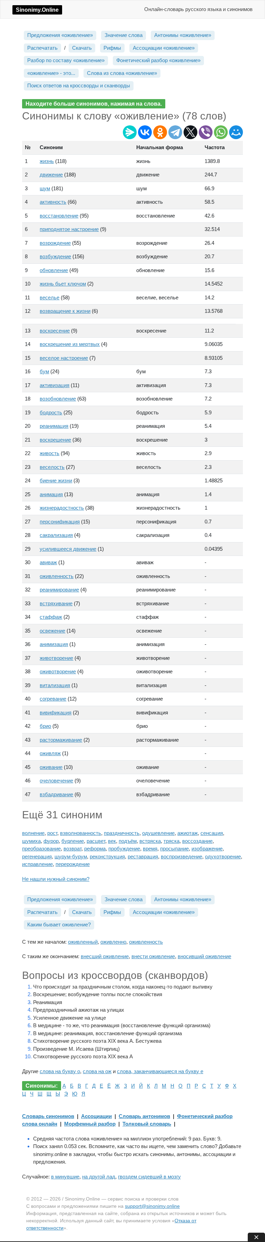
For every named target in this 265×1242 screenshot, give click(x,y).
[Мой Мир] (236, 132)
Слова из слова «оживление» (122, 73)
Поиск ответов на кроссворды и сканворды (78, 85)
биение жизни (56, 480)
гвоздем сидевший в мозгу (149, 1177)
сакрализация (56, 535)
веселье (49, 297)
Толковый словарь (146, 1124)
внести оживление (153, 956)
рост (52, 833)
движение (51, 174)
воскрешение (55, 440)
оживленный (83, 942)
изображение (207, 848)
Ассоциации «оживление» (164, 48)
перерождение (73, 864)
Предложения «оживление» (60, 35)
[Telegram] (175, 132)
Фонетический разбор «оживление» (158, 60)
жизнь (47, 161)
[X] (190, 132)
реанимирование (59, 590)
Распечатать (42, 48)
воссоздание (197, 841)
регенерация (37, 856)
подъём (128, 841)
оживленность (56, 576)
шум (45, 188)
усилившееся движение (68, 549)
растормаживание (61, 740)
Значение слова (124, 35)
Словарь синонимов (48, 1116)
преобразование (41, 848)
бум (44, 371)
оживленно (113, 942)
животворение (56, 658)
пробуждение (124, 848)
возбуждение (55, 256)
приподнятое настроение (69, 229)
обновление (54, 270)
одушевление (158, 833)
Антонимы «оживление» (182, 35)
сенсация (211, 833)
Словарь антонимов (144, 1116)
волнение (33, 833)
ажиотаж (187, 833)
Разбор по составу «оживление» (66, 60)
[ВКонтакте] (145, 132)
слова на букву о (60, 1071)
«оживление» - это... (51, 73)
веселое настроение (64, 358)
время (150, 848)
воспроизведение (181, 856)
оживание (51, 767)
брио (45, 726)
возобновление (58, 399)
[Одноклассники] (160, 132)
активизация (54, 385)
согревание (53, 699)
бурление (72, 841)
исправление (37, 864)
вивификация (55, 712)
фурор (51, 841)
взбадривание (56, 794)
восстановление (59, 216)
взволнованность (80, 833)
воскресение (55, 331)
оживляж (50, 753)
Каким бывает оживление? (59, 924)
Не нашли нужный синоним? (55, 879)
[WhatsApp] (221, 132)
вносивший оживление (204, 956)
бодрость (51, 412)
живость (49, 453)
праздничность (121, 833)
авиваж (48, 562)
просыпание (174, 848)
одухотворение (223, 856)
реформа (95, 848)
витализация (55, 685)
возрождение (55, 243)
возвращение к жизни (65, 311)
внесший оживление (105, 956)
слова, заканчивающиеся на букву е (160, 1071)
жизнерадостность (62, 508)
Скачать (82, 48)
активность (53, 202)
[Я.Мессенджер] (130, 132)
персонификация (60, 521)
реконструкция (107, 856)
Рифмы (112, 48)
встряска (150, 841)
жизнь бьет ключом (63, 284)
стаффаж (51, 617)
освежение (52, 631)
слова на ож (97, 1071)
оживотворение (58, 671)
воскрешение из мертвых (70, 344)
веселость (52, 467)
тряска (171, 841)
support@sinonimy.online (152, 1206)
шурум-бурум (71, 856)
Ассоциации (96, 1116)
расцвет (96, 841)
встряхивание (56, 603)
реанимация (54, 426)
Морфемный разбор (90, 1124)
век (112, 841)
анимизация (54, 644)
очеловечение (56, 780)
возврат (72, 848)
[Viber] (206, 132)
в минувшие (65, 1177)
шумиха (31, 841)
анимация (51, 494)
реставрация (143, 856)
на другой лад (98, 1177)
